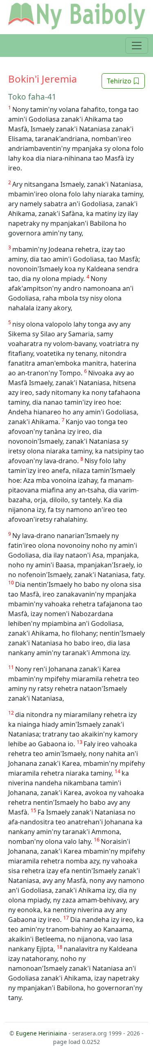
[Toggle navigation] (136, 45)
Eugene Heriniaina (41, 1033)
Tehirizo (120, 80)
